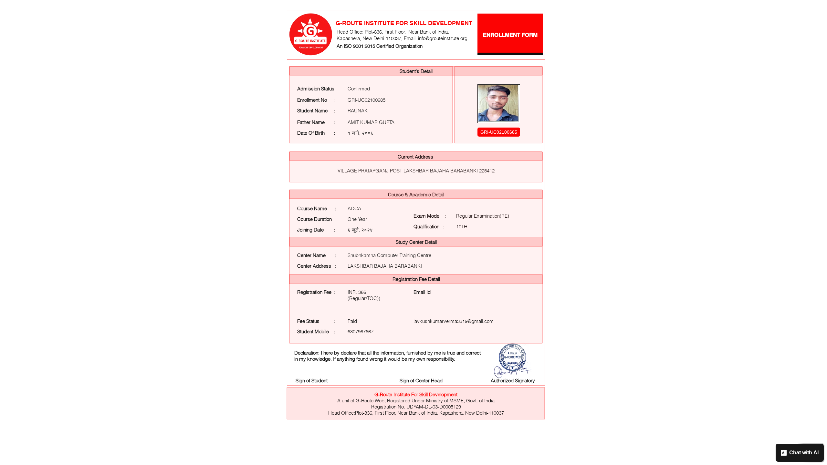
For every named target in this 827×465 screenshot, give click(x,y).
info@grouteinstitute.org (442, 38)
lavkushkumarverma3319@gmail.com (454, 321)
